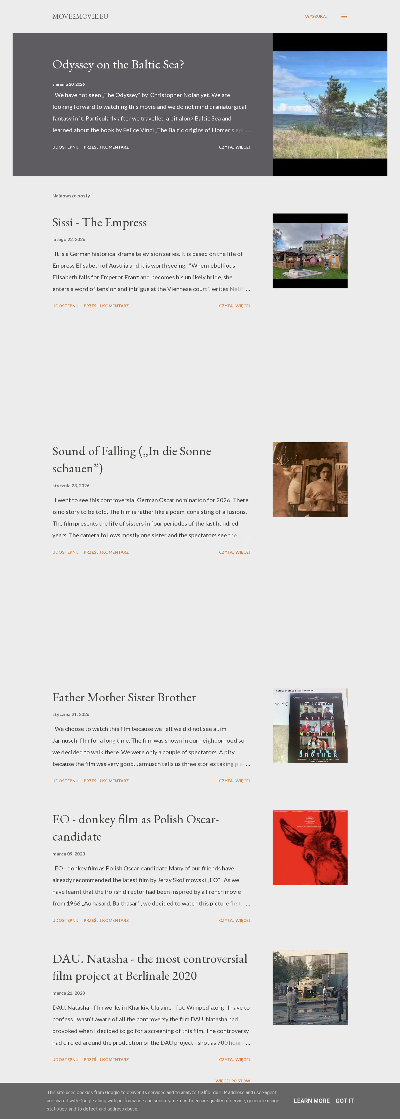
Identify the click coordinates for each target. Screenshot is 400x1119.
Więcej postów (233, 1080)
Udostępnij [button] (65, 146)
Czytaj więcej (234, 146)
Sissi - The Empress (99, 222)
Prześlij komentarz (106, 146)
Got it (345, 1100)
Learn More (312, 1100)
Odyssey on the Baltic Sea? (118, 64)
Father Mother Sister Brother (124, 696)
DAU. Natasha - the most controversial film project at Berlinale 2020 (149, 967)
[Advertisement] (151, 376)
